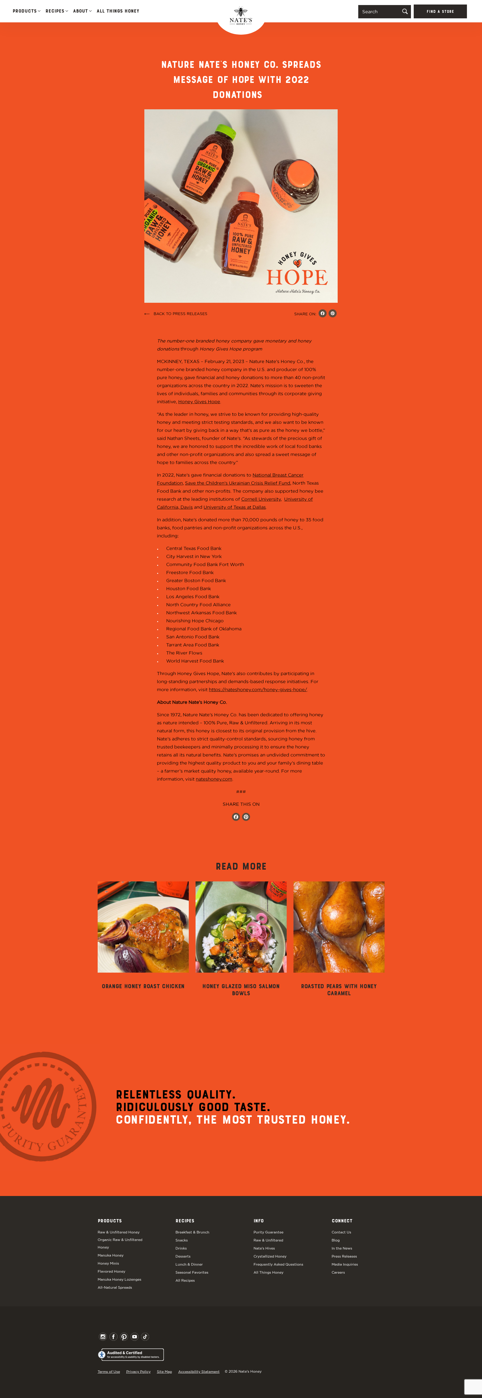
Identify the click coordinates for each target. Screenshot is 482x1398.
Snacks (181, 1240)
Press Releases (344, 1256)
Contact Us (341, 1232)
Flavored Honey (111, 1271)
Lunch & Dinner (189, 1264)
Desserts (183, 1256)
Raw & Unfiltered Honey (119, 1232)
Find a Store (440, 12)
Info (259, 1221)
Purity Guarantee (268, 1232)
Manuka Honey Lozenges (119, 1279)
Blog (336, 1240)
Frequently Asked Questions (278, 1264)
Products (25, 11)
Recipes (54, 11)
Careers (338, 1272)
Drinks (181, 1248)
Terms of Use (109, 1372)
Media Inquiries (345, 1264)
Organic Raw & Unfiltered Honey (120, 1243)
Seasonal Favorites (191, 1272)
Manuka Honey (111, 1255)
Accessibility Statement (199, 1372)
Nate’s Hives (264, 1248)
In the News (342, 1248)
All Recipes (185, 1280)
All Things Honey (118, 11)
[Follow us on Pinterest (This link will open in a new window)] (246, 817)
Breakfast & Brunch (192, 1232)
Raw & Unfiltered (268, 1240)
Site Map (164, 1372)
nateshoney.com (214, 779)
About (80, 11)
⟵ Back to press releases (175, 314)
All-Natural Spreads (115, 1287)
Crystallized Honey (270, 1256)
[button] (39, 11)
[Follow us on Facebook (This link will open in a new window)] (236, 817)
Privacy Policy (138, 1372)
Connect (342, 1221)
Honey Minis (108, 1263)
